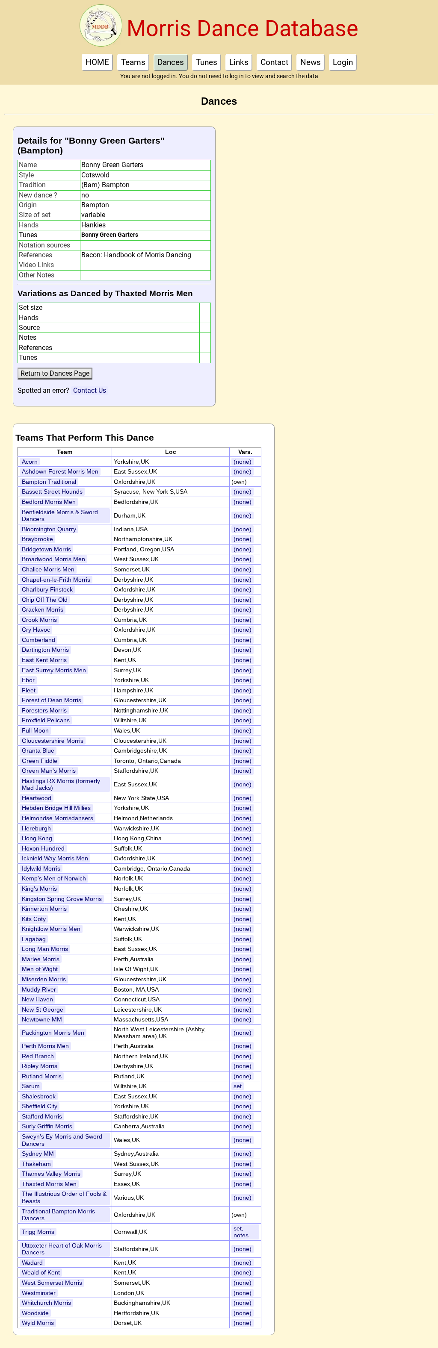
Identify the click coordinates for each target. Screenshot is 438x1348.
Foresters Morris (44, 710)
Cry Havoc (36, 629)
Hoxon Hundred (43, 848)
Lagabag (34, 939)
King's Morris (39, 888)
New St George (42, 1009)
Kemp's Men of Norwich (54, 878)
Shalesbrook (39, 1096)
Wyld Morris (38, 1322)
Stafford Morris (42, 1116)
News (310, 62)
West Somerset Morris (52, 1282)
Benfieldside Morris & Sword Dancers (60, 516)
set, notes (241, 1232)
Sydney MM (38, 1153)
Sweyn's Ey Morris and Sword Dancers (62, 1140)
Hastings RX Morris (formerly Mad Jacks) (61, 784)
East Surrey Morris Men (54, 670)
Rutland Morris (42, 1076)
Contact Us (89, 390)
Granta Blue (38, 750)
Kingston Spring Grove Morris (62, 898)
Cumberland (38, 639)
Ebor (28, 680)
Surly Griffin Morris (47, 1126)
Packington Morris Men (53, 1032)
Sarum (31, 1086)
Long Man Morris (45, 948)
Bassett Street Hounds (52, 491)
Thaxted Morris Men (49, 1183)
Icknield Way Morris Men (55, 858)
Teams (133, 62)
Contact (274, 62)
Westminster (39, 1292)
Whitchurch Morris (46, 1302)
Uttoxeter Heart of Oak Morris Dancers (62, 1249)
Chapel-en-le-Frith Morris (56, 579)
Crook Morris (39, 619)
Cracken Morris (42, 609)
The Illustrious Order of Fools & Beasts (64, 1197)
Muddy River (39, 989)
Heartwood (36, 798)
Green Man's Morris (49, 770)
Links (239, 62)
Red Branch (38, 1056)
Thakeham (36, 1163)
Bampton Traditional (49, 481)
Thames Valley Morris (51, 1173)
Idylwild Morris (41, 868)
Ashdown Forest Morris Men (60, 471)
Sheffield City (39, 1106)
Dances (170, 62)
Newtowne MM (42, 1019)
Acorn (30, 461)
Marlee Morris (40, 959)
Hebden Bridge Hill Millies (56, 807)
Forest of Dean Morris (51, 700)
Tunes (206, 62)
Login (343, 62)
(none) (243, 461)
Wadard (32, 1262)
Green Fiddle (39, 760)
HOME (97, 62)
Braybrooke (37, 539)
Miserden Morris (44, 979)
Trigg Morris (38, 1231)
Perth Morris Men (45, 1045)
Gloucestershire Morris (52, 740)
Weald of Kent (41, 1272)
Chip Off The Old (45, 599)
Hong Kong (37, 838)
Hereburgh (36, 828)
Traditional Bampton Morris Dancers (58, 1215)
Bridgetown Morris (46, 549)
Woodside (35, 1313)
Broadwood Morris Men (53, 559)
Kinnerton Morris (44, 908)
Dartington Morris (45, 649)
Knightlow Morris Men (51, 928)
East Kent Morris (44, 659)
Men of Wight (40, 968)
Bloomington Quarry (49, 529)
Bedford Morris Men (49, 501)
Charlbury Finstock (47, 589)
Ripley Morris (39, 1066)
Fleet (29, 690)
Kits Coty (34, 918)
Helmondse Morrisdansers (57, 818)
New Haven (37, 999)
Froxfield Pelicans (46, 720)
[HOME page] (101, 28)
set (238, 1086)
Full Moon (35, 730)
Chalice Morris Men (48, 569)
